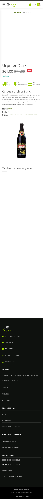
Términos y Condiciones (10, 447)
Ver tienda (6, 400)
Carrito (5, 388)
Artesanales (12, 115)
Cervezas (15, 112)
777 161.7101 (9, 349)
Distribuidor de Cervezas (11, 427)
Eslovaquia (20, 115)
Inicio (14, 12)
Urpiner (10, 108)
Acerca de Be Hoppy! (12, 355)
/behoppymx (9, 342)
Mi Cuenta (5, 394)
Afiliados (5, 415)
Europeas (27, 115)
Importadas (33, 115)
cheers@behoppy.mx (12, 336)
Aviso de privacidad (9, 441)
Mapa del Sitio (10, 362)
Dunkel (19, 12)
